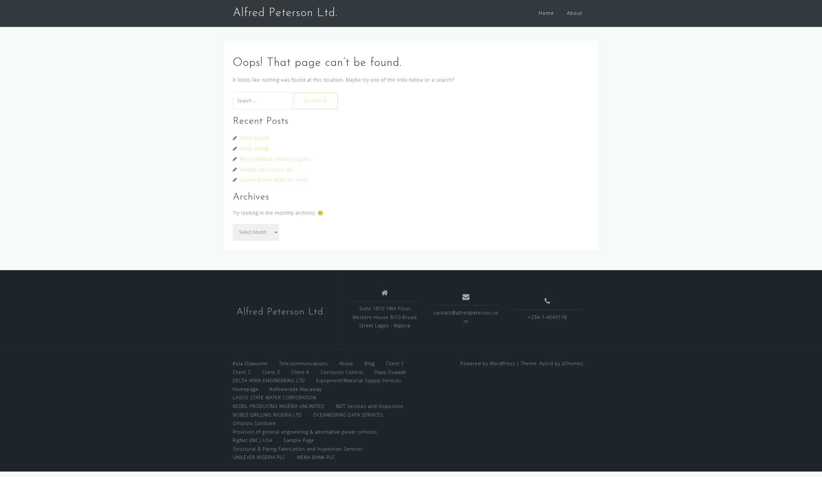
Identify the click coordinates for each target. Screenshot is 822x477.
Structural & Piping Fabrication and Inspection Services (298, 449)
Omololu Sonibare (254, 423)
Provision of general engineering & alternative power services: (305, 432)
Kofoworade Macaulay (296, 389)
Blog (369, 363)
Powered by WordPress (487, 363)
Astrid (546, 363)
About (575, 13)
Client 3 (271, 372)
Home (546, 13)
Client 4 (300, 372)
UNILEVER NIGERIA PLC (259, 457)
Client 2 (242, 372)
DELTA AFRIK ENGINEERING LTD (269, 380)
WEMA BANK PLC (316, 457)
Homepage (245, 389)
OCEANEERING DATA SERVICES (348, 415)
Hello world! (254, 138)
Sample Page (299, 440)
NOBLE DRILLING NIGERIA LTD (267, 415)
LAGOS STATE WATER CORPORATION (274, 397)
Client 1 (395, 363)
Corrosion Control (341, 372)
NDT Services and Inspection (369, 406)
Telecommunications (303, 363)
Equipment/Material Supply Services (358, 380)
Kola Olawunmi (250, 363)
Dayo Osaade (390, 372)
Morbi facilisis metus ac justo (275, 159)
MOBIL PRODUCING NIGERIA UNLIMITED (279, 406)
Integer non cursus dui (266, 169)
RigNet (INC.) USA (252, 440)
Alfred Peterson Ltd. (285, 13)
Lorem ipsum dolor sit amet (273, 180)
